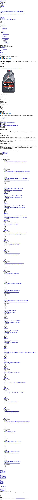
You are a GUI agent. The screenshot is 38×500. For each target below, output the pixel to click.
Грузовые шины (2, 472)
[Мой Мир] (3, 58)
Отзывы (1, 481)
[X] (4, 58)
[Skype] (8, 58)
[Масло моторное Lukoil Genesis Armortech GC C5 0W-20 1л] (8, 92)
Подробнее (6, 168)
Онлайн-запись (2, 18)
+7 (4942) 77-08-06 (3, 0)
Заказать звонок (2, 26)
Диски (1, 473)
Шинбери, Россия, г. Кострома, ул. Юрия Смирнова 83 (9, 125)
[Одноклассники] (2, 58)
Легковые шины (3, 471)
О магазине (2, 480)
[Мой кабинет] (0, 15)
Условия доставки (3, 477)
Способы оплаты (3, 476)
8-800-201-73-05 (2, 1)
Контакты (1, 483)
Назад (5, 40)
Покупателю (2, 475)
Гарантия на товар (3, 478)
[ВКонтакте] (0, 58)
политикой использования (20, 498)
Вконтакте (5, 49)
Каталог (1, 470)
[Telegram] (10, 58)
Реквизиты (2, 482)
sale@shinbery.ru (3, 47)
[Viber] (6, 58)
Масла (1, 474)
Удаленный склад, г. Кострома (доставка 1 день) (7, 122)
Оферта (1, 479)
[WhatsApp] (7, 58)
